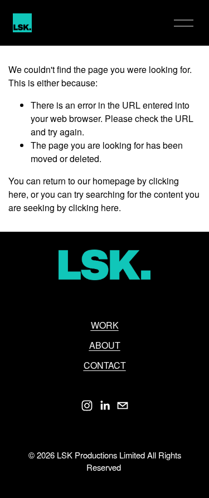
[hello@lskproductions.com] (122, 405)
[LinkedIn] (104, 405)
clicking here (94, 207)
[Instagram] (87, 405)
